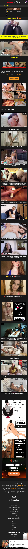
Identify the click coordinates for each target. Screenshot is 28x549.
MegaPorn (6, 547)
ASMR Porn (11, 547)
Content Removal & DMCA (14, 507)
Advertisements (14, 511)
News (14, 502)
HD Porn (14, 520)
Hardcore (14, 523)
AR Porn (22, 547)
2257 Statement (14, 509)
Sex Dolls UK (17, 547)
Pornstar (14, 521)
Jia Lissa (14, 536)
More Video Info (14, 78)
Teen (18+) (14, 525)
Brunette (14, 527)
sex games (21, 5)
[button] (14, 27)
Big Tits (14, 529)
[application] (14, 27)
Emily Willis (14, 534)
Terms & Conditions (14, 503)
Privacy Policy (14, 505)
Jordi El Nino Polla (14, 538)
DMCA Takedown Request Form (14, 515)
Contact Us (14, 513)
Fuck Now (7, 5)
